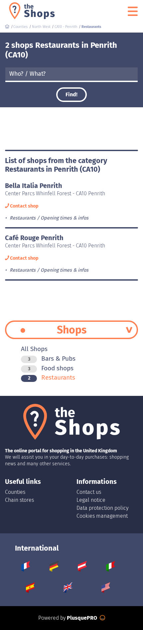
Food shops (50, 368)
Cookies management (102, 516)
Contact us (88, 492)
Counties (15, 492)
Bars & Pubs (51, 358)
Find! (71, 94)
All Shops (34, 349)
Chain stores (19, 500)
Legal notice (90, 500)
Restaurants (51, 377)
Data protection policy (102, 508)
